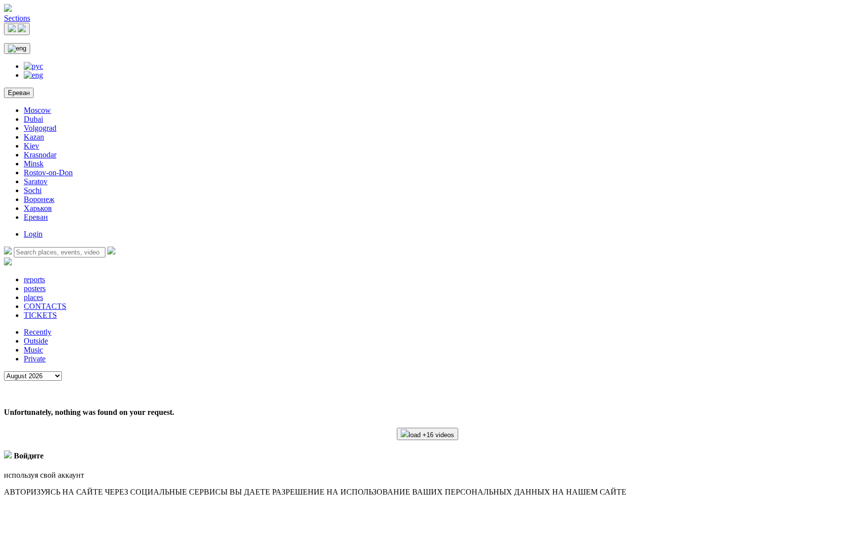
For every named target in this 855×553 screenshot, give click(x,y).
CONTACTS (45, 306)
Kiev (31, 146)
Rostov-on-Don (48, 172)
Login (33, 234)
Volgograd (40, 128)
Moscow (37, 110)
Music (33, 350)
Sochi (33, 190)
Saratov (36, 181)
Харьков (38, 208)
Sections (17, 18)
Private (35, 358)
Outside (36, 341)
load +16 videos (431, 435)
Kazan (34, 137)
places (33, 297)
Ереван (19, 93)
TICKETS (40, 315)
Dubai (33, 119)
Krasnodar (40, 155)
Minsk (34, 163)
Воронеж (39, 199)
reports (34, 279)
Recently (37, 332)
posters (35, 288)
